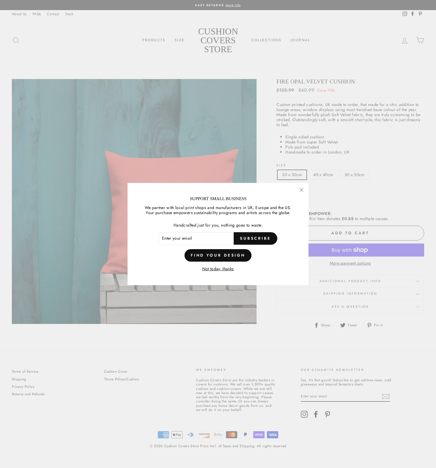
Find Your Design (218, 255)
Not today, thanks (218, 269)
